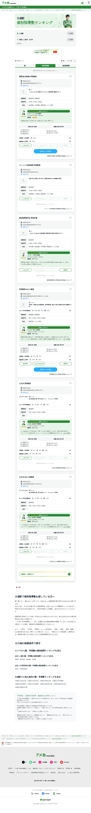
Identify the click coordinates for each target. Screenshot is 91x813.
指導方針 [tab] (66, 270)
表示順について (20, 61)
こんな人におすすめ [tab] (39, 363)
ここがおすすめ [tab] (25, 145)
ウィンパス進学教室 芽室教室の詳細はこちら (57, 209)
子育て (55, 762)
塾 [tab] (25, 66)
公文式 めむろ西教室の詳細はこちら (59, 561)
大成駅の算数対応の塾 (21, 687)
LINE (34, 762)
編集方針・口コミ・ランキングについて (44, 768)
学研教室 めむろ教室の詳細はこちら (59, 374)
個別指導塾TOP (10, 738)
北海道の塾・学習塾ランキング (26, 10)
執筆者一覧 (60, 768)
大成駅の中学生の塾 (33, 680)
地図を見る (26, 85)
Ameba (36, 793)
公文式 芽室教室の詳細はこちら (61, 468)
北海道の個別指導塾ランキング (23, 738)
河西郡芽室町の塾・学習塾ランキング (44, 10)
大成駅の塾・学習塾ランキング (62, 10)
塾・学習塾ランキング (12, 10)
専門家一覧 (69, 768)
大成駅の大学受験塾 (33, 684)
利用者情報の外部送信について (40, 772)
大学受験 (44, 762)
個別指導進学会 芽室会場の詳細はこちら (58, 280)
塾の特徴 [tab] (25, 363)
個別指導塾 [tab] (45, 66)
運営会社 (53, 772)
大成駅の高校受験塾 (20, 684)
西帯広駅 (22, 659)
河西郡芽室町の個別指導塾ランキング (41, 738)
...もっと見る (66, 339)
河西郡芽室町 (23, 669)
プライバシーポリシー (23, 772)
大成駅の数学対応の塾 (59, 684)
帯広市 (17, 669)
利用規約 (11, 772)
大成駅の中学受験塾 (57, 680)
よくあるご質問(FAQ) (73, 772)
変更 (71, 33)
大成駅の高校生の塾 (45, 680)
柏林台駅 (28, 659)
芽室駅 (17, 659)
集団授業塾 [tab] (66, 66)
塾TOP (3, 10)
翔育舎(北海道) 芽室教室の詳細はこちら (58, 156)
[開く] (70, 138)
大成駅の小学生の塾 (20, 680)
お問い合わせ (61, 772)
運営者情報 (77, 768)
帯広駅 (34, 659)
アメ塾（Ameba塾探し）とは (22, 768)
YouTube (66, 762)
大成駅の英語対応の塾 (46, 684)
